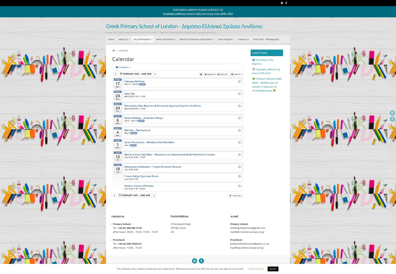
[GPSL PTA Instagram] (282, 3)
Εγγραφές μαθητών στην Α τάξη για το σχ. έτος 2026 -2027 (198, 13)
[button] (235, 195)
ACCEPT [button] (273, 268)
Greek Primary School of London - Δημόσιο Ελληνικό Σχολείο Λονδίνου (184, 27)
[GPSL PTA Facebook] (286, 3)
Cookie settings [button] (256, 268)
